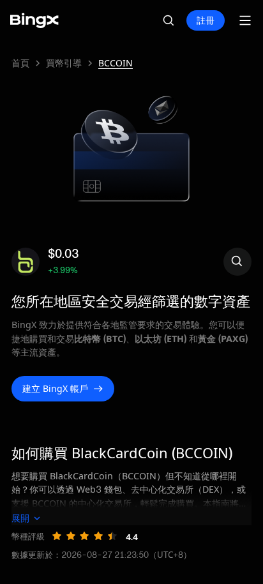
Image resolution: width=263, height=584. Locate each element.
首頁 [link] (20, 63)
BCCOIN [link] (115, 63)
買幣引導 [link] (64, 63)
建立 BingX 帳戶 (55, 388)
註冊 (205, 20)
